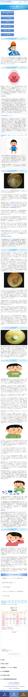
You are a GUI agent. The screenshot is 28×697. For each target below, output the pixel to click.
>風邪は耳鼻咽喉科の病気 (7, 13)
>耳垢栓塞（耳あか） (7, 26)
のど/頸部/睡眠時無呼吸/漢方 (9, 679)
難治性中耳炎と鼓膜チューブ (8, 582)
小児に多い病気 (5, 595)
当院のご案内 (4, 663)
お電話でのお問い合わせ (25, 2)
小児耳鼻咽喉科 (5, 671)
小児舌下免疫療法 (6, 587)
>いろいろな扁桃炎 (7, 17)
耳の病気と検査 (5, 675)
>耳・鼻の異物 (7, 34)
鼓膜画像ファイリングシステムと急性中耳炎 (12, 578)
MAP (22, 686)
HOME (3, 660)
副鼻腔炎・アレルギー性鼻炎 (9, 667)
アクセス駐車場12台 (20, 2)
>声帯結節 (7, 22)
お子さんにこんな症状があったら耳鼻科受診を (12, 591)
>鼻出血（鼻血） (7, 30)
